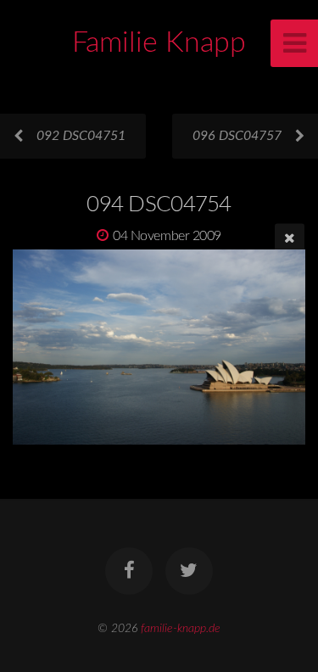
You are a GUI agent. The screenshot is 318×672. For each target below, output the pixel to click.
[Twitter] (189, 571)
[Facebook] (129, 571)
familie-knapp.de (180, 628)
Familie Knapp (159, 43)
